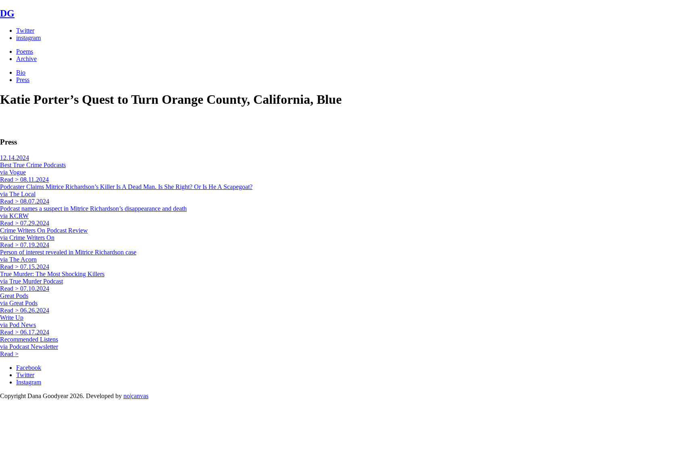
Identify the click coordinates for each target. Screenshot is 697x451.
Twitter (25, 30)
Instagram (28, 382)
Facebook (28, 367)
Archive (26, 58)
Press (22, 79)
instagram (28, 37)
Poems (24, 51)
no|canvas (135, 395)
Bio (20, 72)
